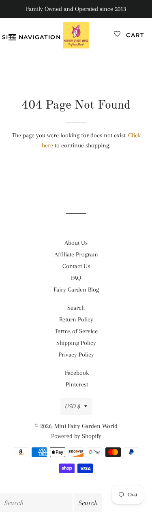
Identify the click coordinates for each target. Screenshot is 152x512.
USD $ (72, 406)
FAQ (76, 277)
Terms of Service (76, 331)
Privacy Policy (76, 354)
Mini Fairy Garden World (86, 426)
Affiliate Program (76, 254)
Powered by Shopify (76, 436)
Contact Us (76, 266)
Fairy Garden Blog (76, 289)
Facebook (77, 372)
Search (76, 307)
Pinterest (77, 384)
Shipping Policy (76, 342)
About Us (76, 242)
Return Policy (76, 319)
